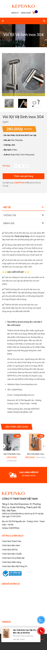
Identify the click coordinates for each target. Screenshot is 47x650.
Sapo (29, 644)
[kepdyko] (23, 5)
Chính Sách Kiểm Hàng (11, 562)
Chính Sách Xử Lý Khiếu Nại (13, 558)
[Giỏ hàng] (34, 13)
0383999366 (19, 183)
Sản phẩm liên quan (16, 426)
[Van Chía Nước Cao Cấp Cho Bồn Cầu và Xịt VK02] (35, 442)
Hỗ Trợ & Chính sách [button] (13, 536)
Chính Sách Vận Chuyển (12, 554)
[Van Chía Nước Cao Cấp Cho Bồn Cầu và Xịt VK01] (12, 442)
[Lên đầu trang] (41, 641)
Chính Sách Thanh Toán (11, 541)
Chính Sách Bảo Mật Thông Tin (14, 566)
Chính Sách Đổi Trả (9, 549)
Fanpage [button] (6, 622)
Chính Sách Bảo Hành (11, 545)
